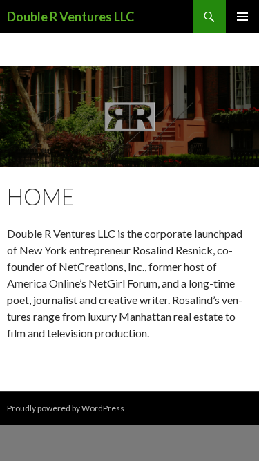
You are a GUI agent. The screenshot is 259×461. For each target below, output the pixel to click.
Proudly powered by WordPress (65, 408)
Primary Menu (242, 16)
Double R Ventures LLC (70, 16)
